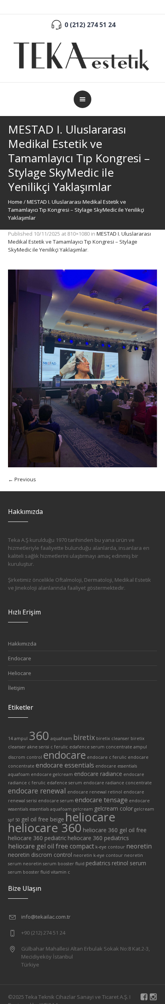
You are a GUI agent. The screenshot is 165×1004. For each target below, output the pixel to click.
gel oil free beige (42, 819)
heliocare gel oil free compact (51, 846)
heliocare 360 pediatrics (98, 838)
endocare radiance (98, 774)
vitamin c (60, 872)
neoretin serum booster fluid (54, 863)
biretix (84, 737)
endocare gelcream (52, 774)
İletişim (16, 687)
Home (15, 201)
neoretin (139, 846)
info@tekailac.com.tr (45, 916)
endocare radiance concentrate (117, 782)
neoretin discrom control (40, 854)
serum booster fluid (29, 872)
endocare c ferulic (107, 757)
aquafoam (61, 738)
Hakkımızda (22, 643)
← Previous (22, 479)
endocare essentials (65, 765)
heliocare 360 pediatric (37, 838)
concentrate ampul (126, 747)
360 (39, 736)
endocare (64, 755)
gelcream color (113, 808)
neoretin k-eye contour (98, 855)
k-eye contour (110, 847)
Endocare (19, 658)
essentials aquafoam (50, 809)
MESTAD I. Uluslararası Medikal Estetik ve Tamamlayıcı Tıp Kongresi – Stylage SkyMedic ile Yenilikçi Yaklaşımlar (79, 241)
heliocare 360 (45, 828)
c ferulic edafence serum (77, 747)
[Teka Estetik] (82, 55)
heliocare (90, 817)
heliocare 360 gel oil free (115, 830)
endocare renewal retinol (94, 792)
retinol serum (129, 863)
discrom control (25, 757)
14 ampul (18, 738)
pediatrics (98, 863)
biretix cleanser (112, 738)
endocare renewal (37, 790)
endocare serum (56, 800)
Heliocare (19, 673)
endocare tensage (101, 799)
